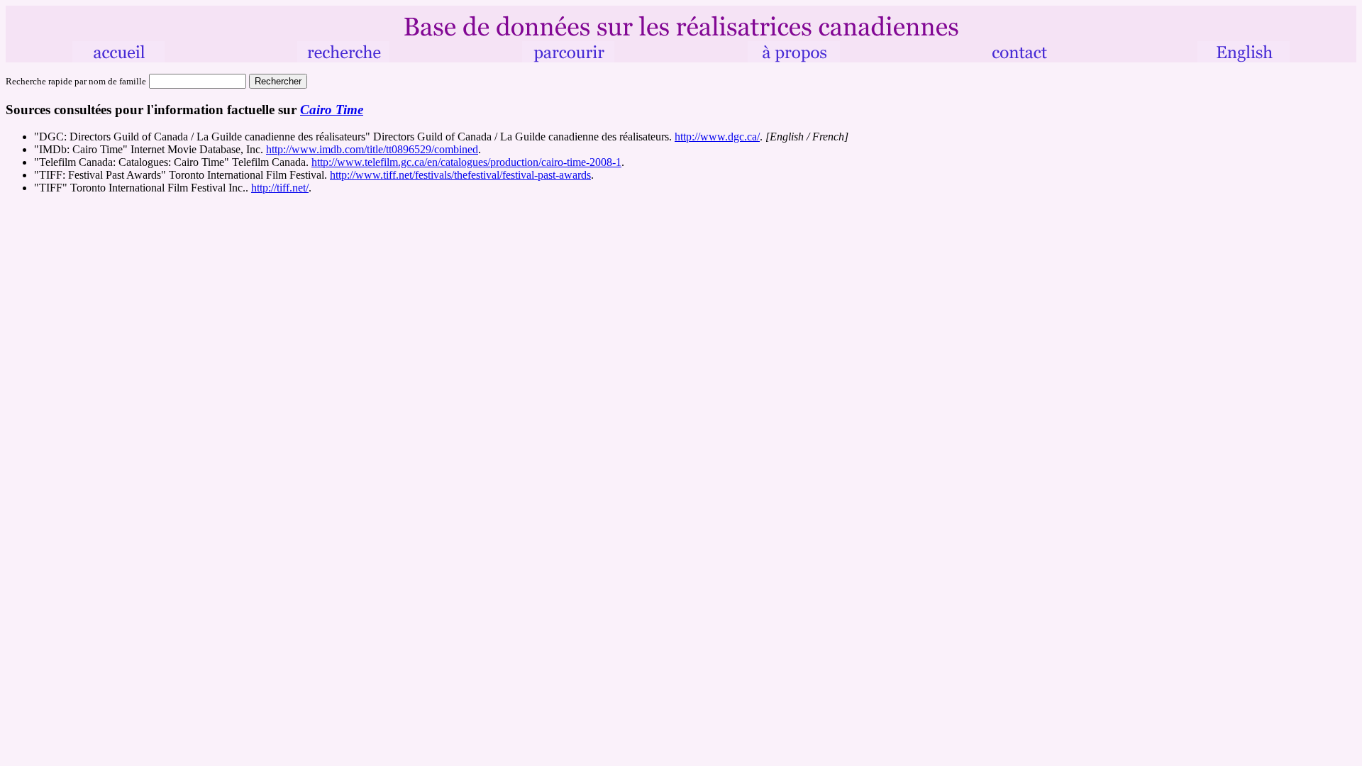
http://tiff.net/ (280, 188)
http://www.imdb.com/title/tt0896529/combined (372, 149)
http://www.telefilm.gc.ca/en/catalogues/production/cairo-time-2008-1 (466, 162)
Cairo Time (331, 109)
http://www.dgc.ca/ (717, 137)
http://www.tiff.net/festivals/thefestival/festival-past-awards (460, 175)
